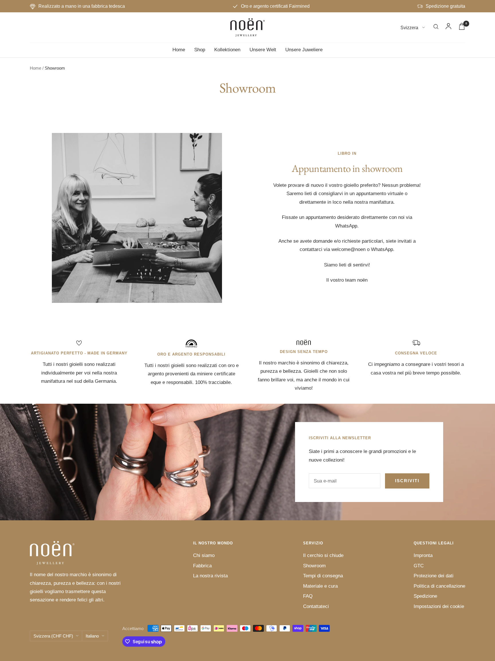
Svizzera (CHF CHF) (53, 635)
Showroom (314, 565)
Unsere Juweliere (304, 49)
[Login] (448, 27)
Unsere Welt (263, 49)
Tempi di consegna (323, 575)
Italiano (92, 635)
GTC (419, 565)
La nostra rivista (210, 575)
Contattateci (316, 606)
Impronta (423, 555)
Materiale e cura (320, 586)
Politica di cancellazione (439, 586)
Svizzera (409, 27)
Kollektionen (227, 49)
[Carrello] (461, 27)
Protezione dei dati (433, 575)
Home (178, 49)
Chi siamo (204, 555)
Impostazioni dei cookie (439, 606)
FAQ (308, 596)
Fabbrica (202, 565)
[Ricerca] (436, 27)
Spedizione (425, 596)
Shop (199, 49)
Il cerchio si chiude (323, 555)
